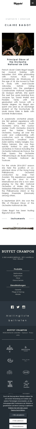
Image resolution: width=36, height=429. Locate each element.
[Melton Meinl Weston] (10, 384)
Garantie (18, 290)
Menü (33, 3)
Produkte (18, 269)
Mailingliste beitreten (18, 318)
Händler (18, 294)
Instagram (23, 307)
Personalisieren (18, 426)
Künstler (25, 19)
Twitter (18, 307)
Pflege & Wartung (18, 292)
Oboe (18, 278)
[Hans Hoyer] (10, 372)
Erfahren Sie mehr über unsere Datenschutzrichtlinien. (18, 409)
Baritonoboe (18, 273)
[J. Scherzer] (26, 384)
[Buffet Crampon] (10, 349)
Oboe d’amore (18, 280)
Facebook (12, 307)
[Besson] (26, 349)
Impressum (25, 333)
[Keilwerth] (26, 372)
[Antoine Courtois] (26, 360)
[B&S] (10, 360)
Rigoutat (18, 7)
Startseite (11, 19)
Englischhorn (18, 276)
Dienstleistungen (18, 285)
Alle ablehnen (19, 421)
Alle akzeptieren (18, 415)
